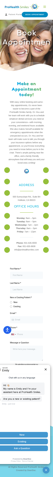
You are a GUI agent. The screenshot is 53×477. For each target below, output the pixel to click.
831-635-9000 (30, 243)
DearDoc (31, 470)
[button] (44, 6)
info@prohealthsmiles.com (26, 249)
